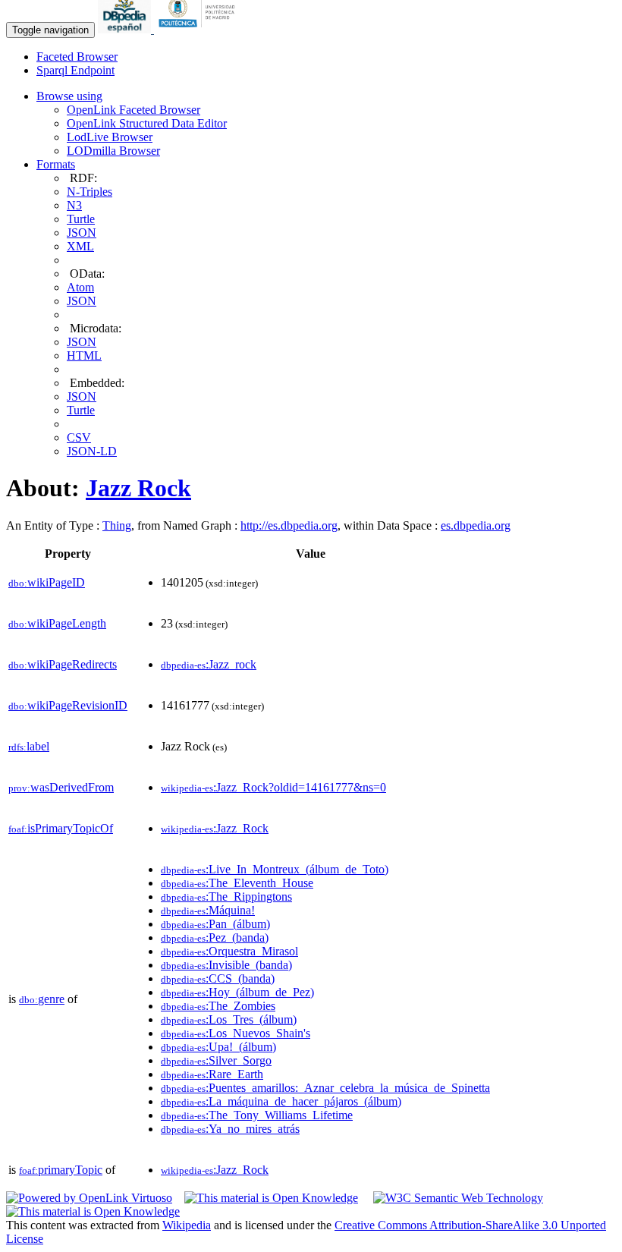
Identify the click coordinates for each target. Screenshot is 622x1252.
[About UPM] (199, 29)
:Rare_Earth (212, 1074)
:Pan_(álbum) (215, 923)
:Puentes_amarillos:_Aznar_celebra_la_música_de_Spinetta (325, 1087)
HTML (84, 355)
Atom (80, 287)
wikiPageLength (57, 623)
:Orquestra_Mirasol (229, 951)
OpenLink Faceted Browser (133, 109)
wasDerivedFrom (61, 787)
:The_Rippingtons (226, 896)
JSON (81, 232)
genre (41, 998)
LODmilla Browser (113, 150)
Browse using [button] (69, 96)
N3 (74, 205)
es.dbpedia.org (475, 525)
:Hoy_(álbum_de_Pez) (237, 992)
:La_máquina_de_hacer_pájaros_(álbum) (281, 1101)
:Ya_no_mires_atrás (230, 1128)
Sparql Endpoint (75, 70)
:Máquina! (208, 910)
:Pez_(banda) (215, 937)
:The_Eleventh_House (237, 882)
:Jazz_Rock (215, 828)
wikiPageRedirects (62, 664)
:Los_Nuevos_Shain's (235, 1033)
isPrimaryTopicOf (60, 828)
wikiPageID (46, 582)
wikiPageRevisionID (67, 705)
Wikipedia (186, 1225)
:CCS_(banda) (218, 978)
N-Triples (89, 191)
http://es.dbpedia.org (289, 525)
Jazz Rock (138, 488)
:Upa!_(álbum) (218, 1046)
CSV (79, 437)
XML (80, 246)
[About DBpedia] (126, 29)
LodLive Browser (109, 137)
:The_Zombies (218, 1005)
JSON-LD (92, 451)
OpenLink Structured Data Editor (147, 123)
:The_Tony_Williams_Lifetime (257, 1115)
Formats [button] (55, 164)
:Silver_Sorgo (216, 1060)
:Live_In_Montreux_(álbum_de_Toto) (274, 869)
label (28, 746)
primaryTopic (60, 1169)
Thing (116, 525)
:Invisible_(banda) (226, 964)
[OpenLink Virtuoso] (89, 1197)
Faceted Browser (77, 56)
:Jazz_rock (208, 664)
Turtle (81, 218)
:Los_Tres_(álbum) (229, 1019)
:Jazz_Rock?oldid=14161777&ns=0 (273, 787)
